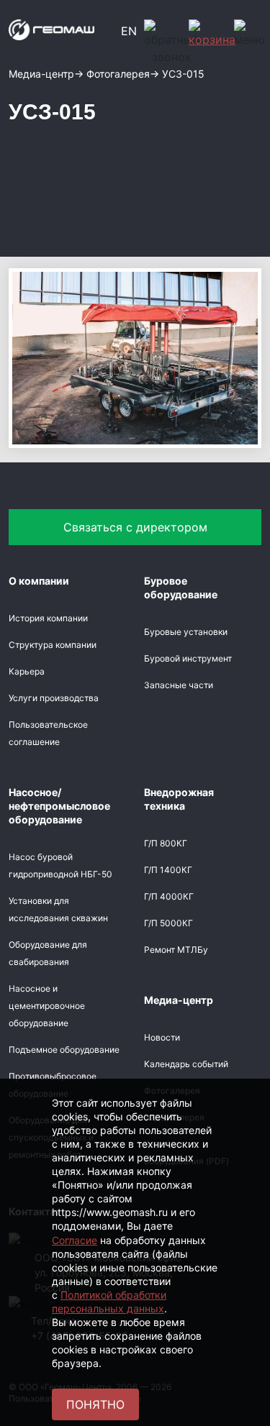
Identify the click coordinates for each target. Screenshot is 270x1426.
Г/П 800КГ (165, 843)
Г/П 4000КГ (169, 896)
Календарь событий (186, 1064)
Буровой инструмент (188, 658)
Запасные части (178, 685)
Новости (162, 1037)
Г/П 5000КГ (168, 923)
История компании (48, 618)
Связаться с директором (135, 527)
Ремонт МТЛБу (176, 949)
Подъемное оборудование (64, 1049)
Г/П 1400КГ (168, 869)
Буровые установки (186, 631)
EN (129, 31)
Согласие (74, 1240)
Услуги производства (54, 698)
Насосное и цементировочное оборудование (47, 1005)
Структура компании (52, 644)
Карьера (27, 671)
